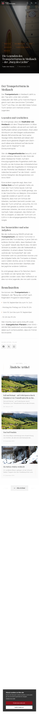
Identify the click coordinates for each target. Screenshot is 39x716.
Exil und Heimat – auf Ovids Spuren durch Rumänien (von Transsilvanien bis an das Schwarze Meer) (19, 398)
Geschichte (8, 47)
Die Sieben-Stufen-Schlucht (14, 467)
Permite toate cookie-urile (19, 703)
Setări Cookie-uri (19, 707)
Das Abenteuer (20, 43)
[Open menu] (36, 3)
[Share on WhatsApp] (14, 346)
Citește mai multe (10, 698)
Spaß (30, 43)
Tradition (7, 43)
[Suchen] (27, 3)
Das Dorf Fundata (9, 432)
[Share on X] (9, 346)
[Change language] (31, 3)
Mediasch (7, 50)
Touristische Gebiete (22, 47)
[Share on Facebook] (3, 346)
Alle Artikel (21, 488)
